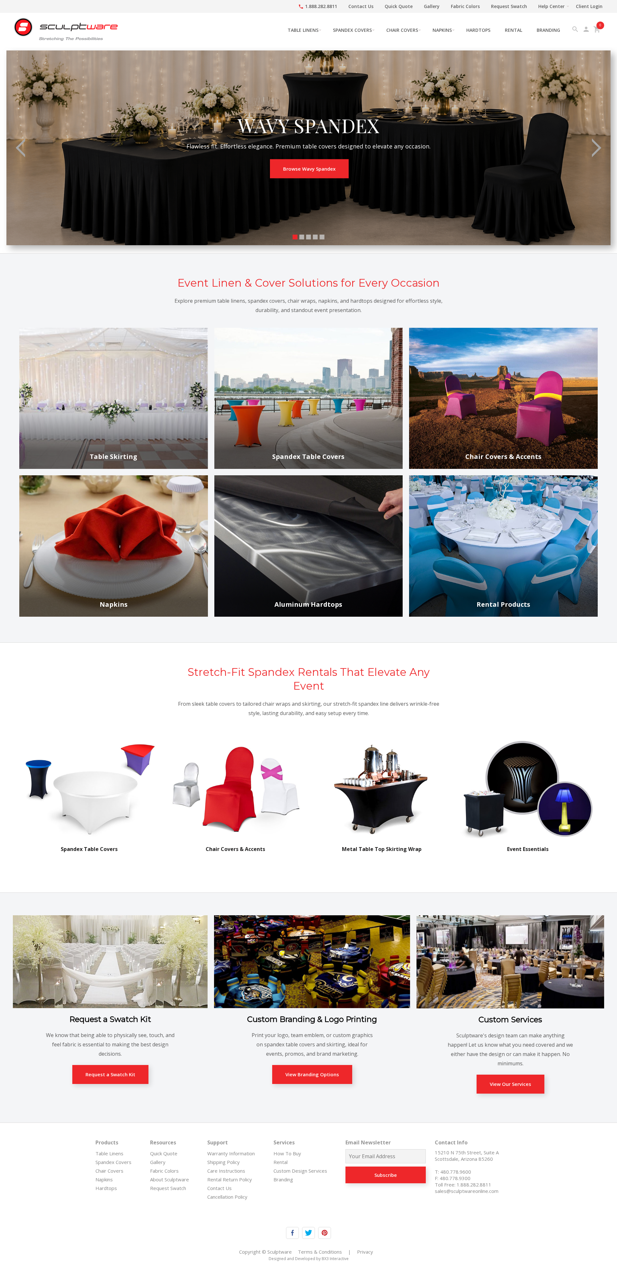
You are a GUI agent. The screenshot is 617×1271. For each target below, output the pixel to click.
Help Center (551, 6)
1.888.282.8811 (317, 6)
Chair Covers (402, 30)
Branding (548, 30)
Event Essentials (528, 849)
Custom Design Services (300, 1171)
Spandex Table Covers (89, 849)
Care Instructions (226, 1171)
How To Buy (287, 1153)
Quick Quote (399, 6)
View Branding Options (312, 1074)
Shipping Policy (223, 1162)
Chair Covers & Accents (235, 849)
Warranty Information (231, 1153)
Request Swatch (509, 6)
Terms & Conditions (320, 1252)
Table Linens (303, 30)
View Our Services (510, 1084)
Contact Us (360, 6)
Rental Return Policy (229, 1179)
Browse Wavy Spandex (309, 169)
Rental (513, 30)
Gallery (432, 6)
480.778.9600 (455, 1171)
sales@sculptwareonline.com (466, 1191)
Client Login (589, 6)
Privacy (365, 1252)
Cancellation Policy (227, 1197)
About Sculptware (169, 1179)
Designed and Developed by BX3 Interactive (309, 1258)
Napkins (442, 30)
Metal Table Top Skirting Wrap (382, 849)
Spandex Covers (352, 30)
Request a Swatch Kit (110, 1074)
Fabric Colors (465, 6)
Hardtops (478, 30)
